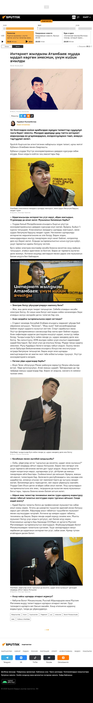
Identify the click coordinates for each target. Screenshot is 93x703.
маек (12, 619)
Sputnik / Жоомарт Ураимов (21, 212)
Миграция (44, 651)
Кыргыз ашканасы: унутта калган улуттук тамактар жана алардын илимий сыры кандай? (19, 38)
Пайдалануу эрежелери (26, 672)
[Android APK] (8, 682)
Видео (77, 651)
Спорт (54, 651)
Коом (25, 614)
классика (58, 614)
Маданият (44, 614)
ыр (51, 614)
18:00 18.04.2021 (16, 66)
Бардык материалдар (23, 124)
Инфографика (65, 651)
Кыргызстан (34, 614)
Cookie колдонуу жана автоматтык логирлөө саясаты (37, 675)
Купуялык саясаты (8, 675)
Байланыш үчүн (42, 672)
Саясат (17, 651)
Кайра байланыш (65, 675)
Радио (26, 651)
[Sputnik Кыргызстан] (12, 19)
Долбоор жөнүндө (8, 672)
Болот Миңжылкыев (71, 614)
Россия (34, 651)
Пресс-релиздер (56, 672)
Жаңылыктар (15, 614)
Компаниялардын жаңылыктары (76, 672)
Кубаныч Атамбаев (23, 619)
